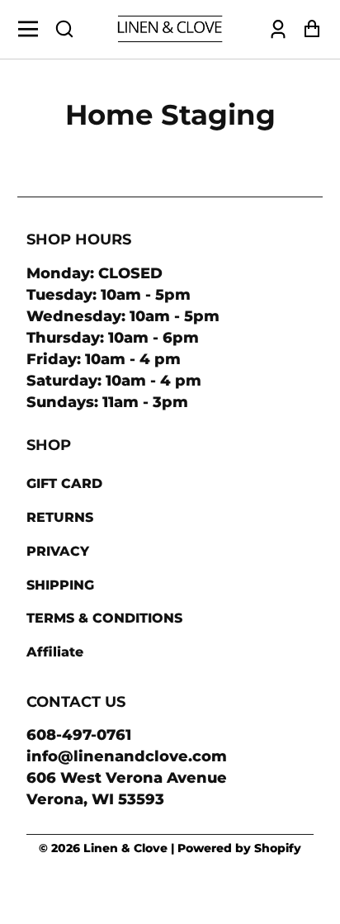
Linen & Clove (125, 848)
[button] (64, 29)
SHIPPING (60, 585)
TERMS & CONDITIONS (104, 618)
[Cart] (307, 29)
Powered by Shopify (239, 848)
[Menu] (32, 29)
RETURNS (59, 517)
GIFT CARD (64, 483)
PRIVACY (57, 551)
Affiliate (54, 652)
